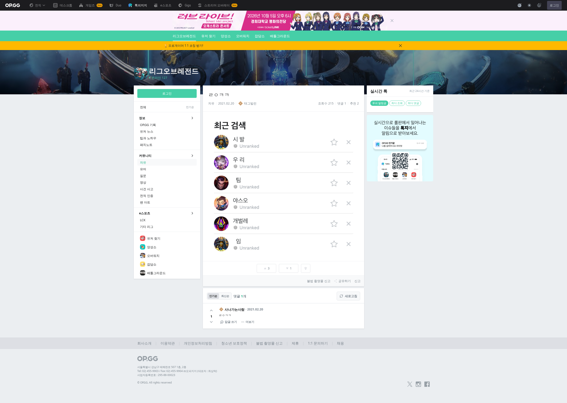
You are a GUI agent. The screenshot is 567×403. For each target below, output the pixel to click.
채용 (340, 343)
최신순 (225, 296)
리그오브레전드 (184, 36)
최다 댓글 (413, 103)
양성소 (226, 36)
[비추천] (211, 322)
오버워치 (242, 36)
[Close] (392, 20)
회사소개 (144, 343)
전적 (38, 5)
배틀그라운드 (280, 36)
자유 (211, 103)
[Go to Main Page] (12, 5)
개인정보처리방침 (198, 343)
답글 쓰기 (231, 322)
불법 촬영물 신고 (269, 343)
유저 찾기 (208, 36)
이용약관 (168, 343)
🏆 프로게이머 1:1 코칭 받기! (183, 45)
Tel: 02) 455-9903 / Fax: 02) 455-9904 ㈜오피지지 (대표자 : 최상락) (177, 371)
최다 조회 (397, 103)
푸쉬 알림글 (379, 103)
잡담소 (260, 36)
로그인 (554, 5)
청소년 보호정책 (234, 343)
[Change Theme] (529, 5)
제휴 (295, 343)
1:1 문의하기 (318, 343)
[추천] (211, 310)
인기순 (213, 296)
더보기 (250, 322)
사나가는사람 (235, 309)
